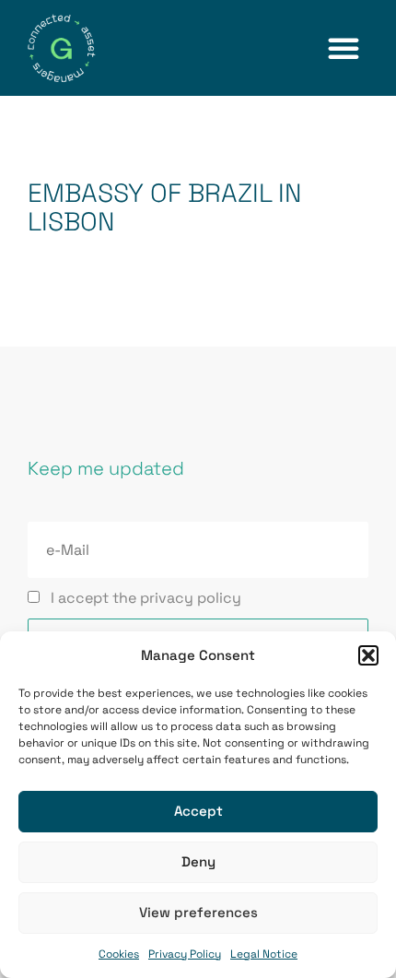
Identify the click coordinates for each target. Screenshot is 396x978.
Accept (198, 810)
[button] (368, 655)
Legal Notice (263, 954)
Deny (198, 861)
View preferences (198, 912)
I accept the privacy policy (146, 597)
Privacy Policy (184, 954)
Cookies (119, 954)
